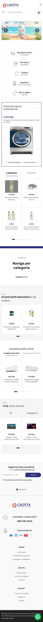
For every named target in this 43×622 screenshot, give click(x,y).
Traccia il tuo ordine (21, 593)
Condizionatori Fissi (12, 353)
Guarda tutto (21, 277)
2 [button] (16, 239)
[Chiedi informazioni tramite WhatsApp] (38, 617)
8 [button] (30, 239)
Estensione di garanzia (21, 556)
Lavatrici (11, 172)
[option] (21, 135)
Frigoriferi (31, 173)
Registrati (21, 597)
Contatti (21, 580)
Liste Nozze (21, 552)
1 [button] (13, 239)
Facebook (22, 489)
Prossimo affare (29, 162)
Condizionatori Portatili (31, 353)
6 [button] (26, 239)
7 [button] (28, 239)
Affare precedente (14, 162)
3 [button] (19, 239)
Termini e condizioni (21, 576)
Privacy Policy (22, 573)
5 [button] (23, 239)
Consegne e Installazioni (21, 559)
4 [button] (21, 239)
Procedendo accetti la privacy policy (18, 480)
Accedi (21, 600)
